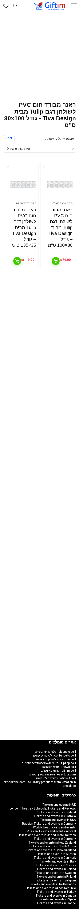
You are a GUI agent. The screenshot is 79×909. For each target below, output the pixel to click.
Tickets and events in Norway (56, 865)
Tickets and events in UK (59, 804)
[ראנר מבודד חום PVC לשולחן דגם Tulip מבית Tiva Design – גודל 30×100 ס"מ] (59, 184)
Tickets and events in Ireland (56, 812)
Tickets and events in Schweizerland (51, 850)
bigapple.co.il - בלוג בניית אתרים (55, 751)
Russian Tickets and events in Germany (49, 823)
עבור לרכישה (56, 261)
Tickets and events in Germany (55, 838)
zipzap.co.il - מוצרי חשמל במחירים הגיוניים (48, 763)
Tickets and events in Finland (56, 876)
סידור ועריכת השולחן (62, 203)
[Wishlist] (5, 6)
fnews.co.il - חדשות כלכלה (59, 767)
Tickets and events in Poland (56, 869)
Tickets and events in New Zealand (52, 842)
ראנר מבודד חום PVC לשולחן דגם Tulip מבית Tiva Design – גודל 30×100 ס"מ (60, 227)
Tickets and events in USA (58, 820)
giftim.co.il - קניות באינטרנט (58, 770)
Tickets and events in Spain (57, 899)
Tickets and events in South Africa (52, 846)
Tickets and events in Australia (55, 816)
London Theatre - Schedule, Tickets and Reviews (43, 808)
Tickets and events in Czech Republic (50, 888)
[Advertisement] (39, 53)
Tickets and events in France (56, 903)
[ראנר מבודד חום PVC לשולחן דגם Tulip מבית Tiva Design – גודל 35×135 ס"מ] (23, 184)
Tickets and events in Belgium (55, 880)
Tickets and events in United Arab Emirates (46, 835)
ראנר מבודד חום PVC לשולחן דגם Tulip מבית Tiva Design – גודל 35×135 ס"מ (24, 227)
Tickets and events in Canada (56, 895)
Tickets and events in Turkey (56, 891)
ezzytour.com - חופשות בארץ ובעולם (52, 774)
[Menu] (74, 6)
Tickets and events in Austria (56, 854)
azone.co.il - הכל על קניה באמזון (55, 759)
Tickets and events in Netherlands (52, 884)
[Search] (15, 6)
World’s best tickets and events (54, 827)
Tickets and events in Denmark (55, 857)
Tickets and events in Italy (58, 861)
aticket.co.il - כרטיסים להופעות (56, 778)
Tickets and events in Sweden (55, 873)
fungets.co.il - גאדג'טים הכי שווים (54, 755)
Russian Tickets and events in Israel (51, 831)
